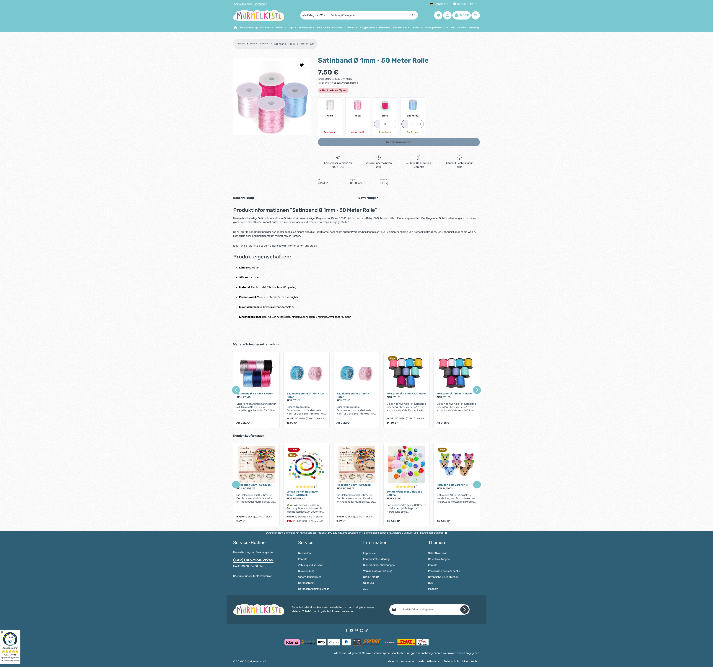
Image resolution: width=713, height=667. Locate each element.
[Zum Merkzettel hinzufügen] (302, 65)
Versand (393, 661)
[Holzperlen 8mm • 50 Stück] (256, 464)
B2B (430, 583)
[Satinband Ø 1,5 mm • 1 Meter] (256, 373)
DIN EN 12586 (371, 577)
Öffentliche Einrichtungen (443, 577)
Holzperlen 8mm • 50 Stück (253, 484)
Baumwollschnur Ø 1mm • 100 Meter (305, 395)
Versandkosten (396, 653)
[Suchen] (414, 15)
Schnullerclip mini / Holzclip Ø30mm (404, 493)
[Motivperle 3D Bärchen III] (457, 464)
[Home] (235, 27)
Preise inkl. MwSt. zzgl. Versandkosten (338, 83)
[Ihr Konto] (447, 15)
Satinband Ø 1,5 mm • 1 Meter (254, 393)
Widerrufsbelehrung (309, 577)
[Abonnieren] (464, 609)
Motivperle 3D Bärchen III (452, 484)
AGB (365, 588)
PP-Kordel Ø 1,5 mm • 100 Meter (406, 393)
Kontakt (302, 559)
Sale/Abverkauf (437, 553)
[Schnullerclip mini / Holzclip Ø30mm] (407, 464)
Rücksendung (306, 571)
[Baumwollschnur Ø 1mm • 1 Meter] (356, 373)
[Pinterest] (357, 630)
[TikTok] (366, 630)
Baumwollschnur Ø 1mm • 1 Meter (353, 395)
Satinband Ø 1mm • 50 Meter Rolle (294, 44)
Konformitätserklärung (376, 559)
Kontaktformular (262, 576)
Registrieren (260, 4)
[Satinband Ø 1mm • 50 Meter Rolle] (271, 96)
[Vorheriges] (236, 390)
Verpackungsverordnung (377, 571)
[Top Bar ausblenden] (709, 4)
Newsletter (304, 553)
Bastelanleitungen (439, 559)
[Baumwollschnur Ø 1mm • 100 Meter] (306, 373)
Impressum (369, 553)
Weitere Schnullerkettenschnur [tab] (256, 344)
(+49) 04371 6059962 (253, 560)
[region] (271, 96)
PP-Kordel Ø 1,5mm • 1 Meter (454, 393)
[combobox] (368, 15)
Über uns (368, 583)
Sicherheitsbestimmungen (379, 565)
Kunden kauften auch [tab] (248, 435)
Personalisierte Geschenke (444, 571)
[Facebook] (347, 630)
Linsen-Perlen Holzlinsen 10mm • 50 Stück (302, 493)
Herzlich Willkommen (429, 661)
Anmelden (240, 4)
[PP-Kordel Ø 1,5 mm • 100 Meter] (407, 373)
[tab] (294, 198)
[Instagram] (362, 630)
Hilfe (465, 661)
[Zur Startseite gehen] (258, 15)
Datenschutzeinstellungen (313, 588)
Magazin (433, 588)
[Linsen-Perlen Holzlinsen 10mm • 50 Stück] (306, 464)
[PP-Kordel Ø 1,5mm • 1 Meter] (457, 373)
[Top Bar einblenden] (475, 15)
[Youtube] (352, 630)
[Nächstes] (477, 390)
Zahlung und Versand (310, 565)
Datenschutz (306, 583)
